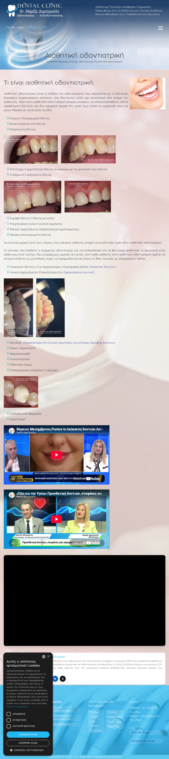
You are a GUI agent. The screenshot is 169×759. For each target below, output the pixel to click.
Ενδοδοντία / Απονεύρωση (62, 717)
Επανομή (96, 730)
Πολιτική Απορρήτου (17, 707)
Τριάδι (94, 717)
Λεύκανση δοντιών (102, 267)
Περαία (112, 712)
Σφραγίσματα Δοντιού (78, 272)
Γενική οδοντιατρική (62, 709)
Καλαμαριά (114, 717)
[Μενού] (160, 28)
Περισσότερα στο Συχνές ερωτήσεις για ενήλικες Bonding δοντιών (69, 343)
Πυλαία (95, 712)
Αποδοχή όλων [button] (28, 735)
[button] (28, 750)
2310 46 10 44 (36, 27)
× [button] (48, 656)
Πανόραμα (114, 721)
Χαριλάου (113, 726)
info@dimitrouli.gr (143, 741)
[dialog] (28, 704)
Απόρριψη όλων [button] (28, 743)
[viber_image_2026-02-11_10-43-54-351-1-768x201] (34, 9)
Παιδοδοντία (61, 724)
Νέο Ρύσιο (94, 723)
